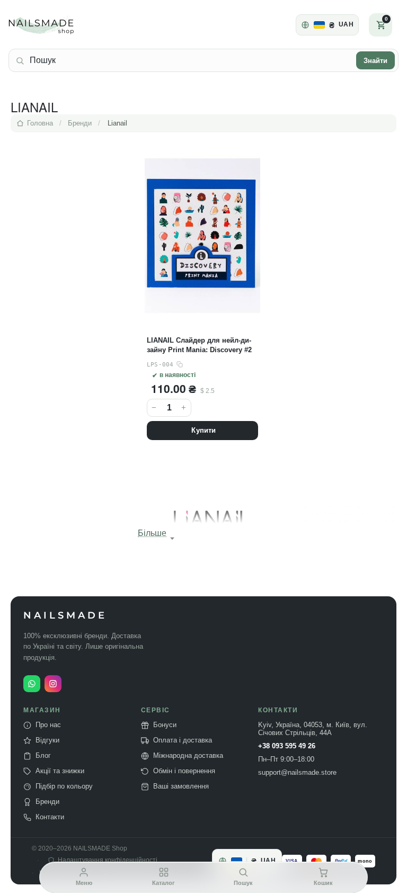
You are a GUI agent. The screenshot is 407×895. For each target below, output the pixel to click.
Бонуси (164, 725)
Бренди (47, 802)
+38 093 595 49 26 (286, 746)
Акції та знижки (60, 771)
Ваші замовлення (181, 786)
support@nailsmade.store (297, 772)
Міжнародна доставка (188, 755)
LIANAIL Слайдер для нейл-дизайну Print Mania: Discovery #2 (199, 345)
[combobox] (190, 60)
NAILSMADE (65, 615)
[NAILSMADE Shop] (53, 24)
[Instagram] (53, 683)
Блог (43, 755)
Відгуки (47, 740)
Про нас (48, 725)
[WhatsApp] (31, 683)
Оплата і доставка (182, 740)
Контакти (50, 817)
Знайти (375, 61)
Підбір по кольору (64, 786)
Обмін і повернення (184, 771)
